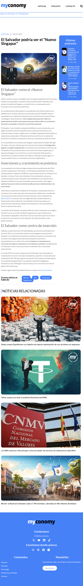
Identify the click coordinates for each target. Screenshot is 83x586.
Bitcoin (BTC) (6, 198)
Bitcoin (26, 278)
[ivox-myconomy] (43, 549)
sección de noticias (45, 270)
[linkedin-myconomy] (44, 540)
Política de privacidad (9, 573)
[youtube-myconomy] (39, 540)
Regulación (27, 280)
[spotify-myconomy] (48, 549)
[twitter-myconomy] (33, 540)
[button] (81, 6)
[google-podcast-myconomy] (33, 549)
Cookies (4, 576)
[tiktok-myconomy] (49, 540)
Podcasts (55, 6)
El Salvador (46, 278)
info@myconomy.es (41, 536)
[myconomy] (13, 6)
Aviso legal (5, 569)
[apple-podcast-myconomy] (38, 549)
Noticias (42, 6)
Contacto (70, 6)
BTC (35, 278)
